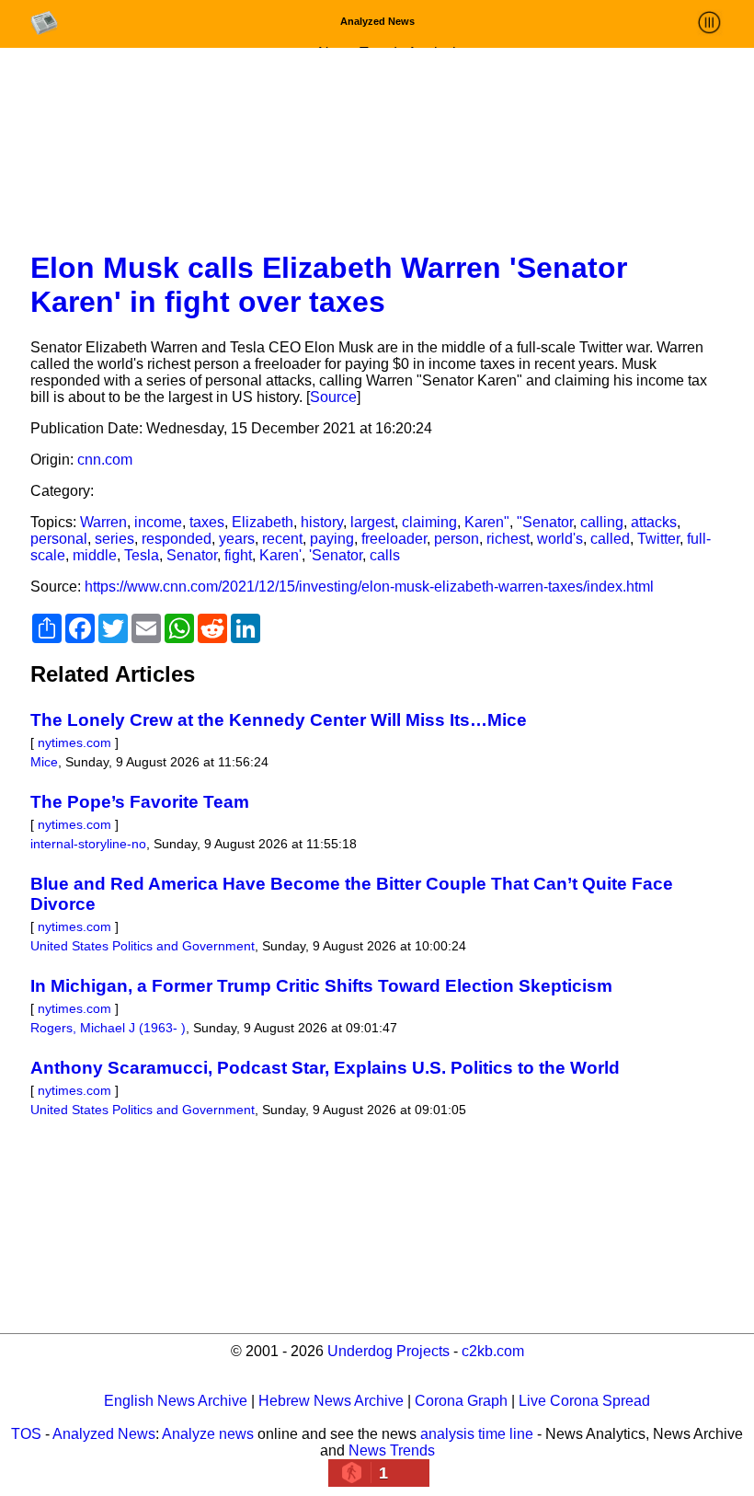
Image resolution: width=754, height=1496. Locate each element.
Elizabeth (262, 522)
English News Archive (175, 1401)
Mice (44, 761)
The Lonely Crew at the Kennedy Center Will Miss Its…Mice (278, 720)
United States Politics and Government (142, 945)
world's (560, 539)
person (456, 539)
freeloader (394, 539)
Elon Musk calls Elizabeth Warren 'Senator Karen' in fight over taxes (328, 284)
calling (601, 522)
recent (282, 539)
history (322, 522)
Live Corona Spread (584, 1401)
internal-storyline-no (88, 843)
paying (332, 539)
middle (95, 555)
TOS (26, 1434)
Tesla (141, 555)
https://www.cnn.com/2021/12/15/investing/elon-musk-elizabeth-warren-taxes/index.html (369, 586)
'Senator (335, 555)
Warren (103, 522)
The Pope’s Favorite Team (139, 801)
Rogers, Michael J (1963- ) (108, 1027)
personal (58, 539)
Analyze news (208, 1434)
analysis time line (476, 1434)
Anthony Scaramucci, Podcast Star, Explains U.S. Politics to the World (325, 1067)
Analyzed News (103, 1434)
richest (508, 539)
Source (333, 397)
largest (372, 522)
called (610, 539)
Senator (191, 555)
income (158, 522)
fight (238, 555)
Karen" (486, 522)
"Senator (545, 522)
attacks (654, 522)
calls (385, 555)
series (114, 539)
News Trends (391, 1450)
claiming (429, 522)
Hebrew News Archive (331, 1401)
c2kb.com (493, 1351)
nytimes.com (74, 742)
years (237, 539)
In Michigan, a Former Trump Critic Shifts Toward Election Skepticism (321, 985)
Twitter (658, 539)
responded (176, 539)
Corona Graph (461, 1401)
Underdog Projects (388, 1351)
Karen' (280, 555)
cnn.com (104, 459)
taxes (206, 522)
